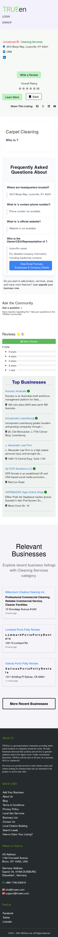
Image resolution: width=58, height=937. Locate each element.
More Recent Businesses (29, 703)
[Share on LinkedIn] (49, 106)
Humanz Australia (16, 391)
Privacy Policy (11, 809)
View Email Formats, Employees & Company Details (30, 265)
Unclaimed (10, 41)
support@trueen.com (17, 893)
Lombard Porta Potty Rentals (22, 629)
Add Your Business (13, 792)
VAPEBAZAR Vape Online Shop (24, 492)
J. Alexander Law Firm (18, 445)
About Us (8, 796)
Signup (7, 22)
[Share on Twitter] (43, 106)
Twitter (6, 917)
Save (35, 96)
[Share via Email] (55, 106)
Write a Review (29, 75)
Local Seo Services (13, 813)
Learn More (12, 97)
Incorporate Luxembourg (20, 418)
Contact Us (9, 821)
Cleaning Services (32, 42)
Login (6, 16)
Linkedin (7, 921)
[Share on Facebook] (37, 106)
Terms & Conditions (13, 805)
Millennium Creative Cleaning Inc (24, 592)
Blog (5, 800)
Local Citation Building (15, 826)
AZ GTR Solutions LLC (19, 468)
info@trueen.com (15, 889)
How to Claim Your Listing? (18, 834)
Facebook (8, 913)
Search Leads (10, 830)
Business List (10, 817)
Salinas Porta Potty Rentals (21, 663)
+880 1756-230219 (15, 882)
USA (9, 51)
